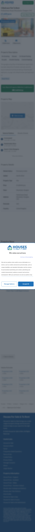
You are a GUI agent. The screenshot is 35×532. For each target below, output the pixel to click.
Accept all (26, 284)
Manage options (9, 284)
